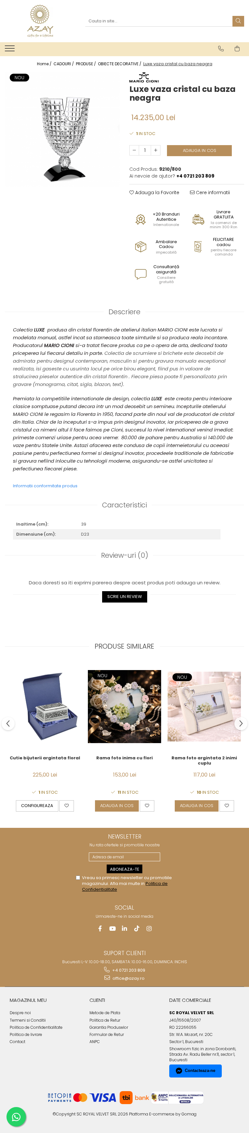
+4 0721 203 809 (128, 970)
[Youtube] (112, 928)
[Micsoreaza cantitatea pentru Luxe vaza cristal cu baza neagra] (134, 150)
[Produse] (10, 50)
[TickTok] (137, 928)
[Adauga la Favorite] (66, 805)
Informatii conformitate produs (45, 486)
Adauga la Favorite (156, 192)
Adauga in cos (199, 150)
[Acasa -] (40, 21)
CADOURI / (64, 64)
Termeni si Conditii (28, 1020)
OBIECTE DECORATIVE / (120, 64)
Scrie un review (124, 596)
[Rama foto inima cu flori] (124, 706)
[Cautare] (238, 21)
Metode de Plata (104, 1012)
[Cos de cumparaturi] (237, 48)
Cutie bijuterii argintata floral (45, 758)
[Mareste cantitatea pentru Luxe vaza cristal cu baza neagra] (155, 150)
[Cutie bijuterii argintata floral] (44, 706)
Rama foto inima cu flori (124, 758)
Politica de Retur (104, 1020)
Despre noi (20, 1012)
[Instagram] (149, 928)
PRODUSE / (86, 64)
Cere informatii (212, 192)
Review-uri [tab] (124, 555)
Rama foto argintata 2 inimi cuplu (204, 760)
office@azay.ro (128, 978)
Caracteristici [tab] (124, 505)
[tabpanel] (62, 129)
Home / (45, 64)
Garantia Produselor (108, 1027)
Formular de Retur (106, 1034)
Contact (17, 1041)
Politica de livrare (26, 1034)
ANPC (94, 1041)
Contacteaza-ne (200, 1070)
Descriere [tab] (124, 312)
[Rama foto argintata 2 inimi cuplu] (204, 706)
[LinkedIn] (124, 928)
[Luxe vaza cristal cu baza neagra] (62, 129)
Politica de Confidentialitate (36, 1027)
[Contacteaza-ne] (221, 48)
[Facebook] (100, 928)
